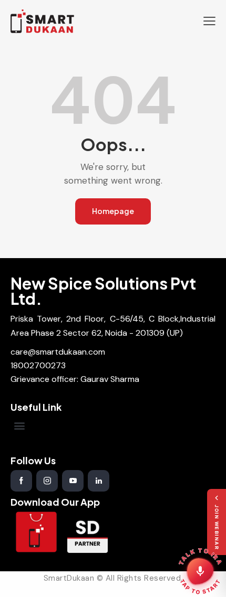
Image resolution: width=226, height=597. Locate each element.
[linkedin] (98, 481)
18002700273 (38, 365)
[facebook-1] (21, 481)
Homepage (113, 211)
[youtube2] (73, 481)
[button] (209, 21)
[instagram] (47, 481)
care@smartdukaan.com (58, 351)
